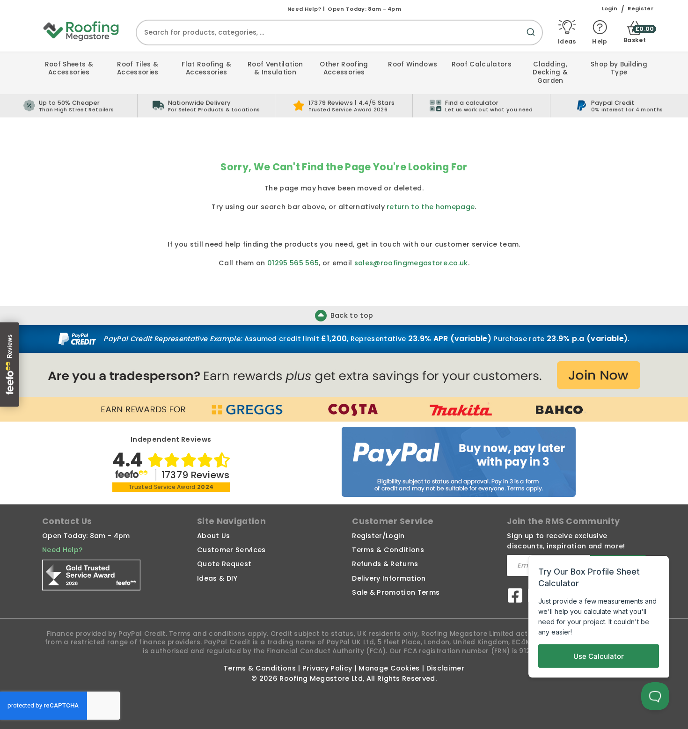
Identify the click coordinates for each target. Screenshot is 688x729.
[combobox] (339, 32)
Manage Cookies (389, 668)
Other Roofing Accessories (344, 68)
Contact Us (67, 521)
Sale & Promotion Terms (395, 592)
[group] (206, 105)
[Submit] (532, 37)
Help (599, 40)
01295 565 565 (293, 263)
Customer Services (231, 549)
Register (640, 8)
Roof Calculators (482, 64)
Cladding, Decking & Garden (550, 72)
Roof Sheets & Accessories (69, 68)
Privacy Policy (327, 668)
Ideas (567, 40)
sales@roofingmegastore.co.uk (411, 263)
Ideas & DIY (217, 578)
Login (610, 8)
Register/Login (378, 535)
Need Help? (62, 549)
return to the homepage (431, 206)
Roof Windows (412, 64)
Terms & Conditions (388, 549)
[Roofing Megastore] (81, 30)
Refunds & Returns (385, 564)
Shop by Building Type (619, 68)
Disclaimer (445, 668)
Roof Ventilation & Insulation (275, 68)
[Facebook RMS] (515, 596)
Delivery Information (388, 578)
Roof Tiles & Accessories (138, 68)
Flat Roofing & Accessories (206, 68)
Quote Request (224, 564)
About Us (213, 535)
